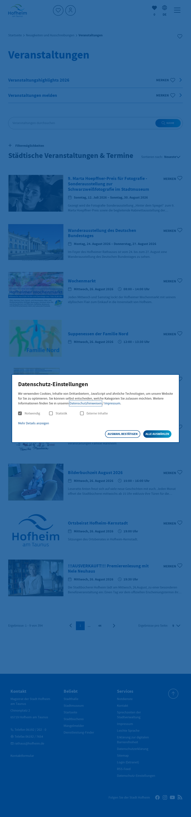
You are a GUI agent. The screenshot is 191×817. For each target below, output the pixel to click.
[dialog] (95, 408)
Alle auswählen (157, 434)
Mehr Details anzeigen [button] (33, 423)
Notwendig (32, 413)
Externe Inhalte (97, 413)
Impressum (112, 403)
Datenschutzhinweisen (86, 403)
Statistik (61, 413)
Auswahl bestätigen (123, 434)
